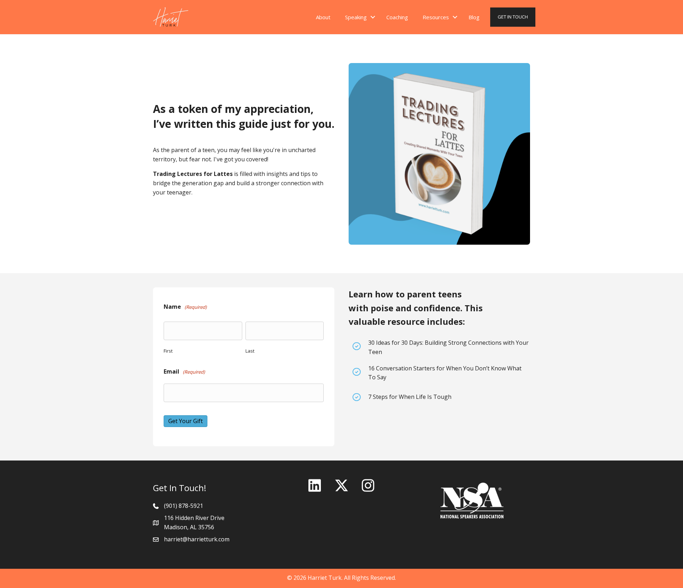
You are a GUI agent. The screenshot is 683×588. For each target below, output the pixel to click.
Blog (474, 17)
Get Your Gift (185, 421)
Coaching (397, 17)
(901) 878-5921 (183, 506)
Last (249, 351)
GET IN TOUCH (513, 17)
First (168, 351)
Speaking (356, 17)
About (323, 17)
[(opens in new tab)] (472, 500)
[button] (373, 17)
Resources (436, 17)
